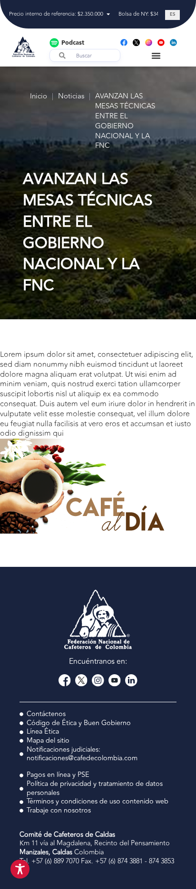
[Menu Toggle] (156, 55)
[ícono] (136, 42)
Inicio (38, 97)
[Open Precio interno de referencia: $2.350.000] (108, 14)
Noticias (71, 97)
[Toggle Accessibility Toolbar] (20, 869)
